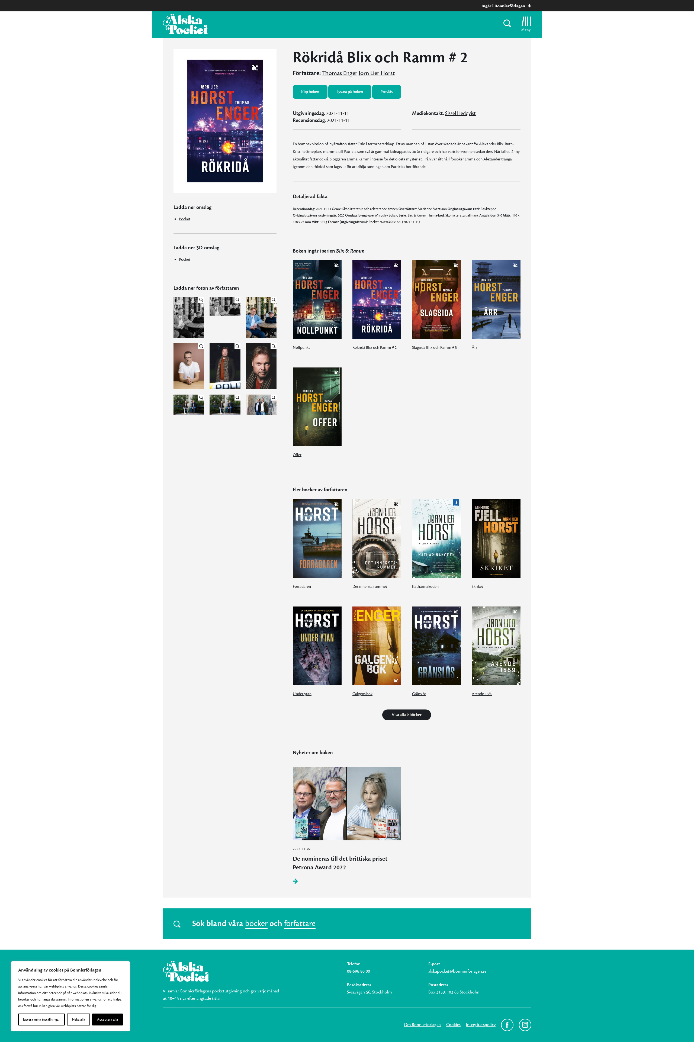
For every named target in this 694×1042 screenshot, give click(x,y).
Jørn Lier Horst (377, 73)
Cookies (453, 1024)
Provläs (387, 91)
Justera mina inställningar (41, 1019)
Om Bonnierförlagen (422, 1024)
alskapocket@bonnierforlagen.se (457, 971)
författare (300, 923)
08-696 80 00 (358, 971)
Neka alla (78, 1019)
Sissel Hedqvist (460, 113)
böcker (256, 923)
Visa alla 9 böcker (407, 714)
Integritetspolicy (481, 1024)
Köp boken (310, 91)
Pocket (184, 219)
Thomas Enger (339, 73)
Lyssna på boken (350, 91)
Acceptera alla (107, 1019)
